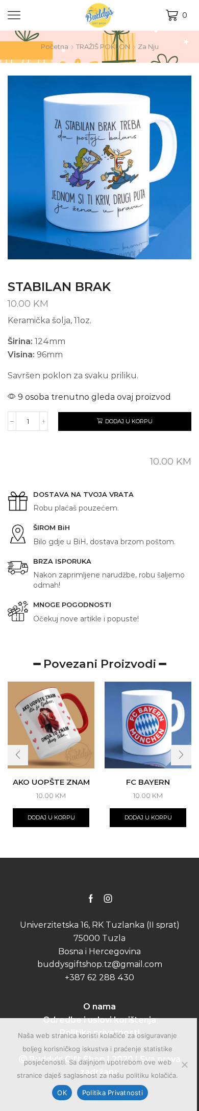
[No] (184, 1064)
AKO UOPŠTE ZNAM (51, 782)
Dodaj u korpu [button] (51, 817)
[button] (18, 755)
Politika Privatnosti (112, 1093)
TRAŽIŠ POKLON (103, 46)
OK (62, 1093)
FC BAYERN (148, 782)
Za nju (148, 46)
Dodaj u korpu (129, 421)
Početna (54, 46)
